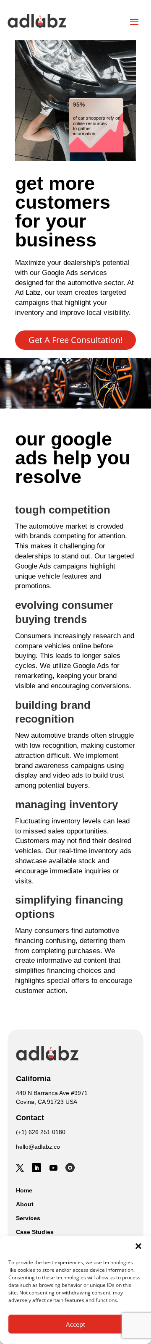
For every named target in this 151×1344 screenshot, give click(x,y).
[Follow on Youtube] (53, 1168)
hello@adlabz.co (38, 1146)
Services (28, 1218)
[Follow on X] (20, 1168)
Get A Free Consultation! (75, 340)
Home (24, 1190)
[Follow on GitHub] (70, 1167)
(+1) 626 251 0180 (40, 1132)
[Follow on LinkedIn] (36, 1167)
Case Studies (35, 1232)
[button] (138, 1246)
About (25, 1204)
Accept (75, 1324)
